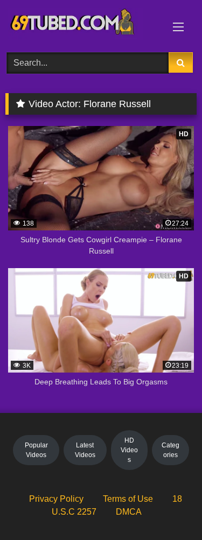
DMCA (129, 511)
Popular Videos (36, 450)
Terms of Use (128, 498)
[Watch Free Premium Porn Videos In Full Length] (83, 24)
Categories (170, 450)
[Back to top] (168, 507)
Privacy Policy (56, 498)
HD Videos (129, 450)
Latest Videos (85, 450)
